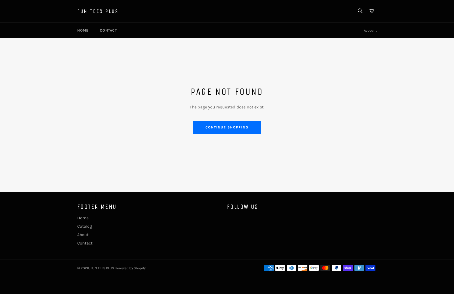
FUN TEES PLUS (98, 11)
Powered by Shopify (130, 268)
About (83, 234)
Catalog (84, 226)
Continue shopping (226, 127)
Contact (108, 30)
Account (370, 30)
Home (82, 30)
